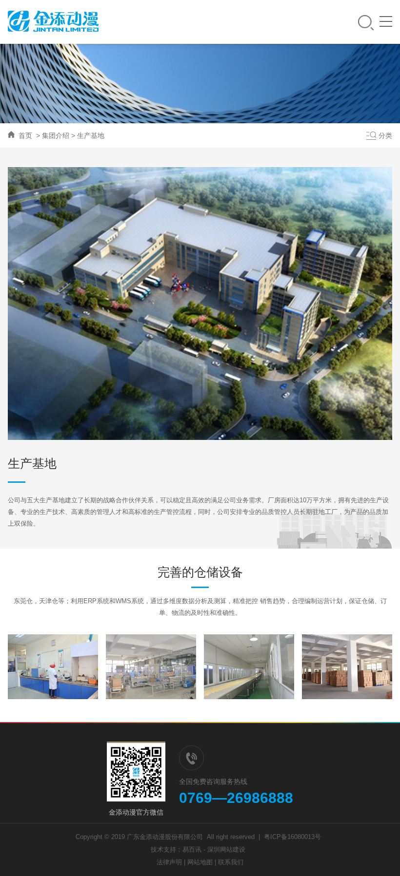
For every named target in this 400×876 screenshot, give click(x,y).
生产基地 (90, 135)
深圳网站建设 (226, 849)
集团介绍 (55, 135)
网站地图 (200, 862)
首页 (25, 135)
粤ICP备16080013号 (292, 836)
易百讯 (191, 849)
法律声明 (169, 862)
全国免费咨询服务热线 (213, 781)
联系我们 (230, 862)
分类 (385, 135)
